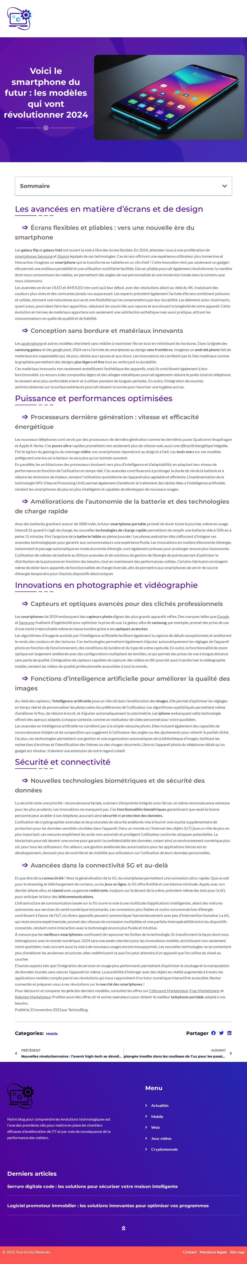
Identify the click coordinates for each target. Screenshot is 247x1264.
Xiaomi (63, 256)
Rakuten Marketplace (33, 997)
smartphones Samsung (34, 256)
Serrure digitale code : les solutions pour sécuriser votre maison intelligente (92, 1186)
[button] (224, 186)
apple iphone (32, 343)
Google (223, 616)
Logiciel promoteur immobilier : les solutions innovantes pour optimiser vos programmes (108, 1205)
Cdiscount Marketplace (168, 990)
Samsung (26, 622)
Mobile (52, 1034)
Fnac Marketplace (204, 990)
